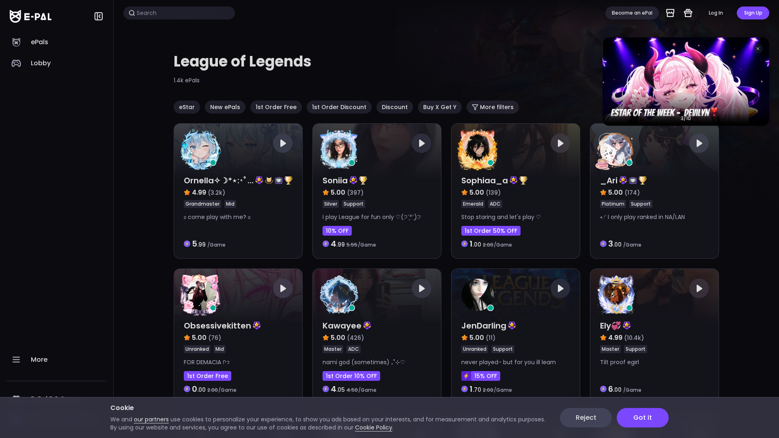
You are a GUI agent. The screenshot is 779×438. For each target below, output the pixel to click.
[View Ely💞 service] (654, 336)
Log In (716, 12)
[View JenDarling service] (516, 336)
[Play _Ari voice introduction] (699, 143)
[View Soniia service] (377, 191)
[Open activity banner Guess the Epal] (686, 81)
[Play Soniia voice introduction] (421, 143)
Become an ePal (632, 12)
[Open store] (670, 12)
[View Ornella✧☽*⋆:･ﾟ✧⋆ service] (238, 191)
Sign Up (753, 12)
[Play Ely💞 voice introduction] (699, 288)
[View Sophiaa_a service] (516, 191)
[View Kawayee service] (377, 336)
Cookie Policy (373, 427)
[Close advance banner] (758, 49)
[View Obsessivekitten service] (238, 336)
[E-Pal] (31, 16)
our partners (151, 419)
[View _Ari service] (654, 191)
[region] (56, 235)
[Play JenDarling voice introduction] (560, 288)
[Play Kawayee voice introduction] (421, 288)
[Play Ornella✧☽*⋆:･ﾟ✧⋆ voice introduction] (283, 143)
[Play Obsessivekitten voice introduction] (283, 288)
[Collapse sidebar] (98, 16)
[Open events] (688, 12)
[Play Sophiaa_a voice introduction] (560, 143)
